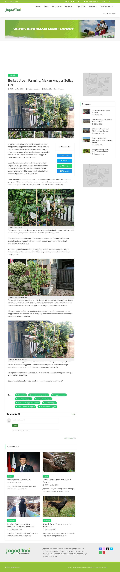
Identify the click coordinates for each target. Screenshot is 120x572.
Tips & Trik (81, 6)
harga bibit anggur (44, 399)
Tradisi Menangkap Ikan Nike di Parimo (57, 480)
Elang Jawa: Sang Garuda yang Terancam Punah (100, 151)
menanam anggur (24, 399)
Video (86, 567)
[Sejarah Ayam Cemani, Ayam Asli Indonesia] (59, 506)
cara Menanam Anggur (26, 407)
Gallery (91, 567)
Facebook (65, 155)
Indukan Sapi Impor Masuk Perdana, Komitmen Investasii (20, 525)
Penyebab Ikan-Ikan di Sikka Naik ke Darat (102, 121)
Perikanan (69, 6)
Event (74, 567)
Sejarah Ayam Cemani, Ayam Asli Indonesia (57, 525)
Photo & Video (109, 13)
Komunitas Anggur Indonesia (28, 403)
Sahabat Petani (107, 6)
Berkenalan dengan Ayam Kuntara (101, 111)
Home (38, 6)
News (46, 6)
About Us (80, 567)
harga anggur (50, 403)
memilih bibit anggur (48, 407)
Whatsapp (65, 166)
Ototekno (93, 6)
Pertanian (56, 6)
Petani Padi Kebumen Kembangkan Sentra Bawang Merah (102, 140)
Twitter (65, 161)
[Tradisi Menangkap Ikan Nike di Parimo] (59, 462)
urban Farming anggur (40, 395)
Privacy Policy (99, 567)
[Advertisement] (60, 55)
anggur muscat (60, 395)
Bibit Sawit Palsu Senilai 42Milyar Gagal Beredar (100, 130)
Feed (105, 567)
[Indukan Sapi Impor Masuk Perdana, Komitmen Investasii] (23, 506)
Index (69, 567)
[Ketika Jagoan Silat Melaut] (23, 462)
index (104, 1)
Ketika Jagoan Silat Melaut (18, 479)
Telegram (65, 171)
